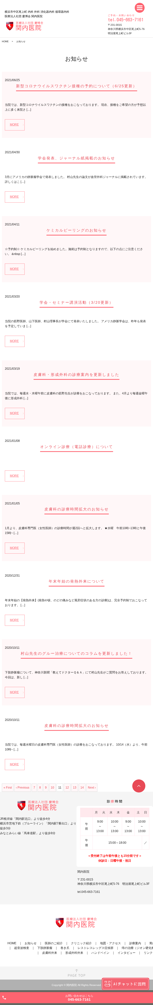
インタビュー (126, 952)
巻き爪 (64, 947)
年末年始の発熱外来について (76, 581)
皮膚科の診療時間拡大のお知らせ (76, 509)
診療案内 (135, 943)
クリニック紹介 (81, 943)
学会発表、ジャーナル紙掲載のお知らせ (76, 158)
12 (67, 787)
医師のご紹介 (54, 943)
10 (52, 787)
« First (8, 787)
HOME (5, 41)
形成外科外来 (74, 952)
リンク (148, 952)
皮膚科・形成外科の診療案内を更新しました (76, 375)
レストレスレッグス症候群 (95, 947)
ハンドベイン (100, 952)
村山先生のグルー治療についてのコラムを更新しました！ (76, 653)
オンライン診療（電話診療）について (76, 447)
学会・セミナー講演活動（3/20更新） (76, 302)
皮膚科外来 (49, 952)
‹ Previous (22, 787)
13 (74, 787)
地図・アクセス (110, 943)
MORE (14, 124)
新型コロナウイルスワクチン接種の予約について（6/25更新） (76, 86)
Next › (92, 787)
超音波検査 (21, 947)
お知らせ (31, 943)
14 (82, 787)
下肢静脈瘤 (44, 947)
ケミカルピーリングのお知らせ (76, 230)
